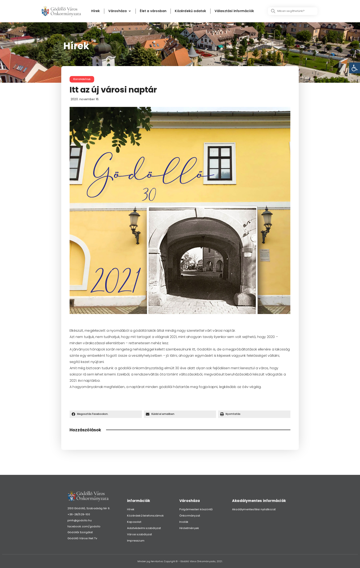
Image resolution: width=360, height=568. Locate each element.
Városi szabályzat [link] (139, 534)
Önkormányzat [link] (189, 516)
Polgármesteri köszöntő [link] (195, 509)
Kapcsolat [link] (134, 522)
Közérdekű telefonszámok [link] (145, 516)
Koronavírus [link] (81, 79)
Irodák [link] (183, 522)
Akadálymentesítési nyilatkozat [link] (254, 509)
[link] (354, 68)
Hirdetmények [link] (189, 528)
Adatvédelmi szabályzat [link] (144, 528)
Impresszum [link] (135, 541)
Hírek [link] (130, 509)
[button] (106, 414)
